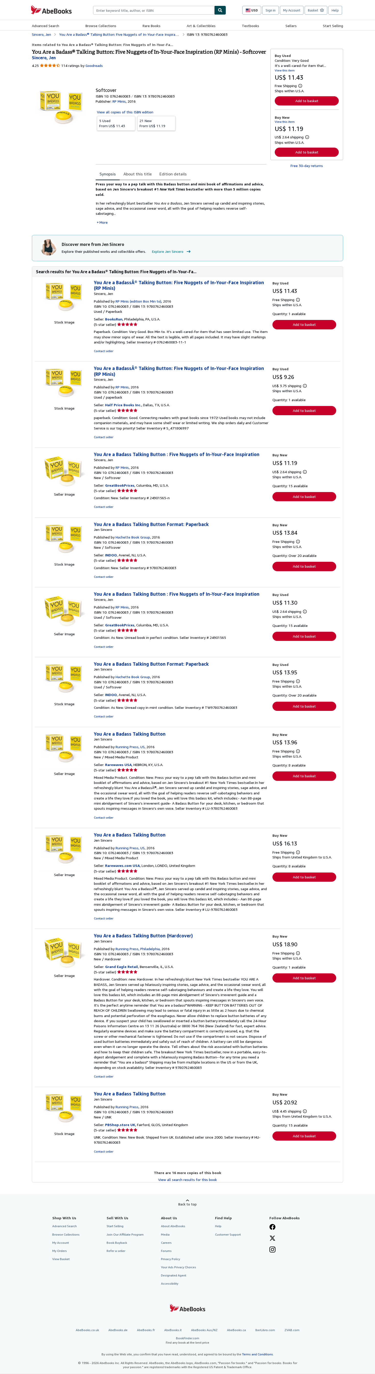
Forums (166, 1251)
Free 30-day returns (307, 165)
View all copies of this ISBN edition (125, 112)
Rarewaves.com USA (122, 865)
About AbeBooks (173, 1226)
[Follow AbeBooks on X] (272, 1239)
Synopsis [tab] (107, 173)
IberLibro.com (265, 1330)
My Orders (59, 1251)
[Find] (220, 10)
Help (335, 10)
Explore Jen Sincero (167, 251)
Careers (166, 1243)
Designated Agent (173, 1275)
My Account (291, 10)
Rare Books (151, 25)
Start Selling (333, 25)
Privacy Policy (170, 1259)
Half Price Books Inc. (123, 405)
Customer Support (228, 1234)
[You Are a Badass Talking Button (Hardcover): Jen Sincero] (64, 970)
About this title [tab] (137, 173)
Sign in (271, 10)
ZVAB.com (291, 1330)
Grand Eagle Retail (121, 966)
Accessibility (169, 1283)
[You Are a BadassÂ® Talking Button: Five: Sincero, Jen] (64, 317)
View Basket (61, 1259)
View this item (285, 70)
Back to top (187, 1204)
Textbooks (250, 25)
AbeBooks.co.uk (87, 1330)
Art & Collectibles (201, 25)
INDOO (111, 555)
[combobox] (153, 10)
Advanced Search (45, 25)
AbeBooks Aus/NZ (204, 1330)
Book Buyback (117, 1243)
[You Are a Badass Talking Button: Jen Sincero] (64, 768)
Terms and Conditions (257, 1354)
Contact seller (103, 351)
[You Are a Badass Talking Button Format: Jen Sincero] (64, 559)
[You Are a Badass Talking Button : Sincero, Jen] (64, 489)
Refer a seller (116, 1251)
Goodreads (94, 65)
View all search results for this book (187, 1179)
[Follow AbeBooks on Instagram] (272, 1250)
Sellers (291, 25)
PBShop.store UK (120, 1124)
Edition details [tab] (173, 173)
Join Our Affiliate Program (125, 1234)
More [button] (103, 222)
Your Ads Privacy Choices (178, 1267)
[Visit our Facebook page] (272, 1227)
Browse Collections (100, 25)
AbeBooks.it (173, 1330)
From (112, 123)
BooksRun (113, 319)
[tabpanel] (181, 203)
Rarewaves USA (118, 764)
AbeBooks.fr (146, 1330)
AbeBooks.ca (236, 1330)
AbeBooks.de (118, 1330)
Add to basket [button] (306, 101)
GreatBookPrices (119, 485)
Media (165, 1234)
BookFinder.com (187, 1340)
